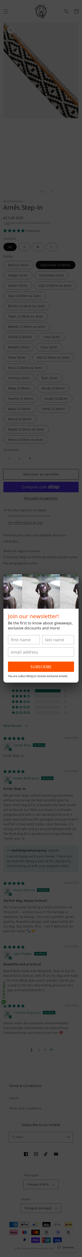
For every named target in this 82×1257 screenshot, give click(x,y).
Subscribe (41, 666)
